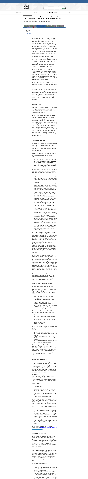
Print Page (30, 27)
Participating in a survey (52, 12)
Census (35, 12)
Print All (35, 27)
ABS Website (52, 1)
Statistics (18, 12)
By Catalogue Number (27, 14)
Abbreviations (28, 33)
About (69, 12)
